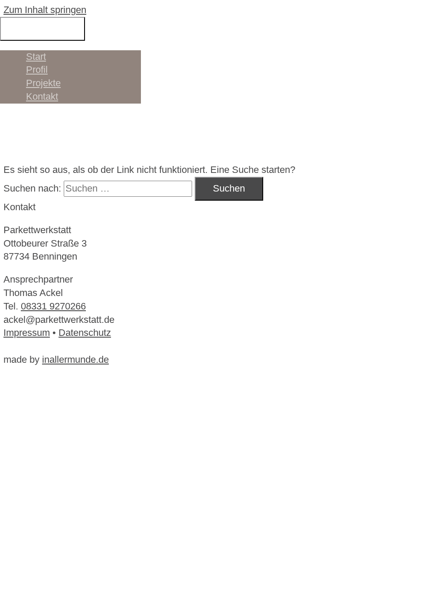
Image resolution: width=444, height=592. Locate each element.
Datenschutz (85, 332)
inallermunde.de (75, 359)
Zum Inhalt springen (44, 9)
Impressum (26, 332)
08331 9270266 (53, 306)
